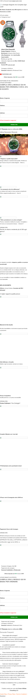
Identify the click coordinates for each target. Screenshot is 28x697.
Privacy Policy (11, 694)
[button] (14, 635)
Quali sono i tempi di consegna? (10, 664)
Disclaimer (2, 696)
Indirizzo (2, 113)
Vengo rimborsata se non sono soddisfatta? (13, 671)
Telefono (2, 105)
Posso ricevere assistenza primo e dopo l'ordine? (14, 652)
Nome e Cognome (5, 98)
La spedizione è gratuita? (8, 645)
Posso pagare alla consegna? (10, 635)
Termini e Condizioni (21, 694)
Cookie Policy (3, 694)
